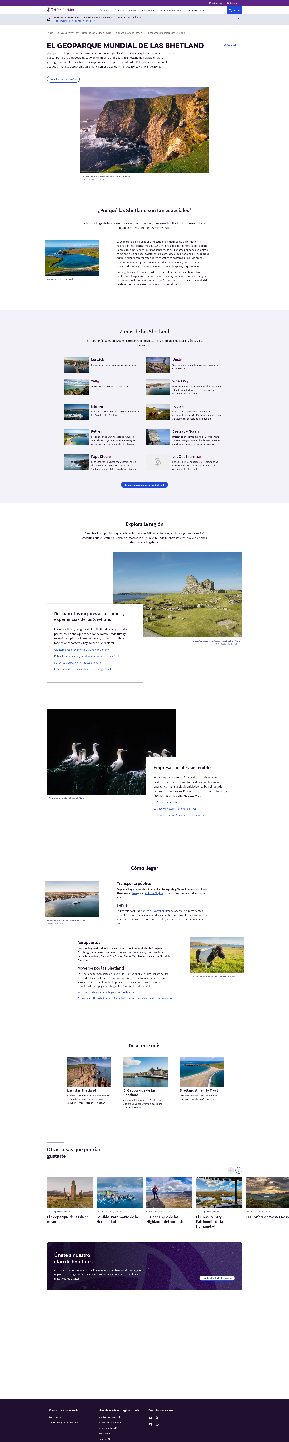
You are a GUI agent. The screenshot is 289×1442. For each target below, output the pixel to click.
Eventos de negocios (108, 1417)
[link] (234, 10)
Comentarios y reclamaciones (62, 1422)
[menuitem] (104, 10)
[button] (238, 18)
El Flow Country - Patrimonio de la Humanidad (210, 1221)
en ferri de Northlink (153, 911)
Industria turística (107, 1428)
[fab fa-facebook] (150, 1424)
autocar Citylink (154, 893)
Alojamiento (148, 9)
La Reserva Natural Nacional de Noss (175, 808)
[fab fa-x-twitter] (157, 1417)
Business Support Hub (109, 1422)
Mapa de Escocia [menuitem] (195, 10)
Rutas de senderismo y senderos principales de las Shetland (89, 656)
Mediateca (103, 1433)
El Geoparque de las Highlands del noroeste (165, 1219)
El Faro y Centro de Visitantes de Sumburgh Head (82, 669)
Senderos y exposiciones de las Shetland (78, 662)
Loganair (138, 952)
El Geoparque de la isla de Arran (68, 1219)
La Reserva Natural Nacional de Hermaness (179, 815)
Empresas (103, 1439)
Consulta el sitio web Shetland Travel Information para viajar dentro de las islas (124, 998)
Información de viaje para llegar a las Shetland (104, 992)
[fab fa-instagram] (157, 1424)
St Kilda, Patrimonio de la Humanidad (117, 1219)
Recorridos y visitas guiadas (96, 32)
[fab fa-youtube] (150, 1417)
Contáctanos (55, 1417)
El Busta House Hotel (166, 802)
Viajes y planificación (171, 9)
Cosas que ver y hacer (125, 9)
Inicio (50, 32)
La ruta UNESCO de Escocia (128, 32)
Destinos (104, 9)
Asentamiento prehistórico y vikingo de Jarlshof (82, 649)
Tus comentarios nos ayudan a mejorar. (74, 20)
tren (134, 893)
